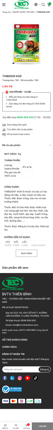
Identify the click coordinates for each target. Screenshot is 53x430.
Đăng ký (44, 369)
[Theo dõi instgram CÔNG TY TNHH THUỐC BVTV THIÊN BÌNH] (19, 378)
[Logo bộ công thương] (12, 389)
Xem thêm (26, 253)
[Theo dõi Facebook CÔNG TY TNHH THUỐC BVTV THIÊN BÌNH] (4, 378)
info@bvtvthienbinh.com (25, 325)
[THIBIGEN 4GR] (26, 44)
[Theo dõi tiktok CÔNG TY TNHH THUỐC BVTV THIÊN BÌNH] (36, 378)
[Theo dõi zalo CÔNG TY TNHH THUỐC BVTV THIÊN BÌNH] (12, 378)
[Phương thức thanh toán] (21, 401)
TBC (17, 80)
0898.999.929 (25, 117)
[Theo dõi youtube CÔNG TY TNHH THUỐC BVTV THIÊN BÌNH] (28, 378)
